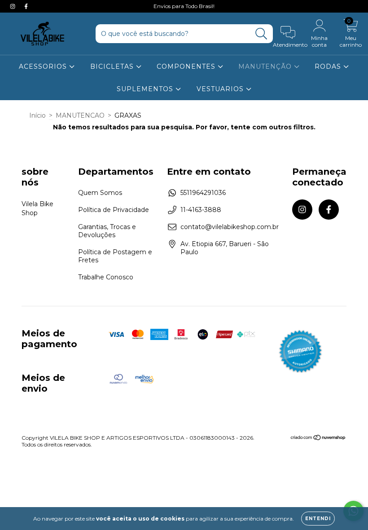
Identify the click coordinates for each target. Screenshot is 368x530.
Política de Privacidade (113, 210)
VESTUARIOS (221, 89)
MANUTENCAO (80, 115)
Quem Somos (100, 193)
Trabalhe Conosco (105, 277)
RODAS (329, 66)
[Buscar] (261, 33)
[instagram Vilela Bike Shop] (13, 6)
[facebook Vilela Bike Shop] (26, 6)
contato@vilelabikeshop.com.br (229, 227)
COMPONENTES (187, 66)
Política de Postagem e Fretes (115, 256)
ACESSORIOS (44, 66)
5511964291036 (203, 193)
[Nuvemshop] (318, 438)
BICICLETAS (113, 66)
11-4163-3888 (200, 210)
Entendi (318, 518)
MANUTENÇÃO (266, 66)
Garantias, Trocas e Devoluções (107, 231)
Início (37, 115)
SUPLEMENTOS (146, 89)
